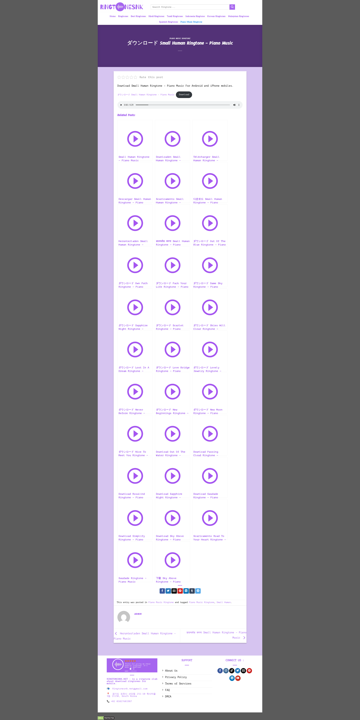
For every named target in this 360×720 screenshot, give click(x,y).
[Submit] (232, 7)
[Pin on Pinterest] (180, 591)
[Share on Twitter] (168, 591)
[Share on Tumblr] (192, 591)
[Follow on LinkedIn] (232, 678)
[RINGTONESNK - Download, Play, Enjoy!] (123, 7)
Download (184, 94)
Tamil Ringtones (175, 16)
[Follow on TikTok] (231, 670)
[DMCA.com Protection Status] (106, 717)
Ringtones (123, 16)
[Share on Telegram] (198, 591)
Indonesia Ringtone (195, 16)
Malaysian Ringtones (238, 16)
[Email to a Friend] (174, 591)
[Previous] (111, 667)
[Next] (152, 667)
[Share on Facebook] (162, 591)
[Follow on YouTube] (238, 678)
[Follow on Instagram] (226, 670)
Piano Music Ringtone (191, 22)
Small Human (224, 602)
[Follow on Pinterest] (249, 670)
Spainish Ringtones (168, 22)
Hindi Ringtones (156, 16)
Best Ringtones (138, 16)
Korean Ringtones (216, 16)
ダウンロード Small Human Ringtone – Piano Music (145, 94)
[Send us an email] (243, 670)
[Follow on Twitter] (237, 670)
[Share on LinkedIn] (186, 591)
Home (113, 16)
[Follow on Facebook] (220, 670)
